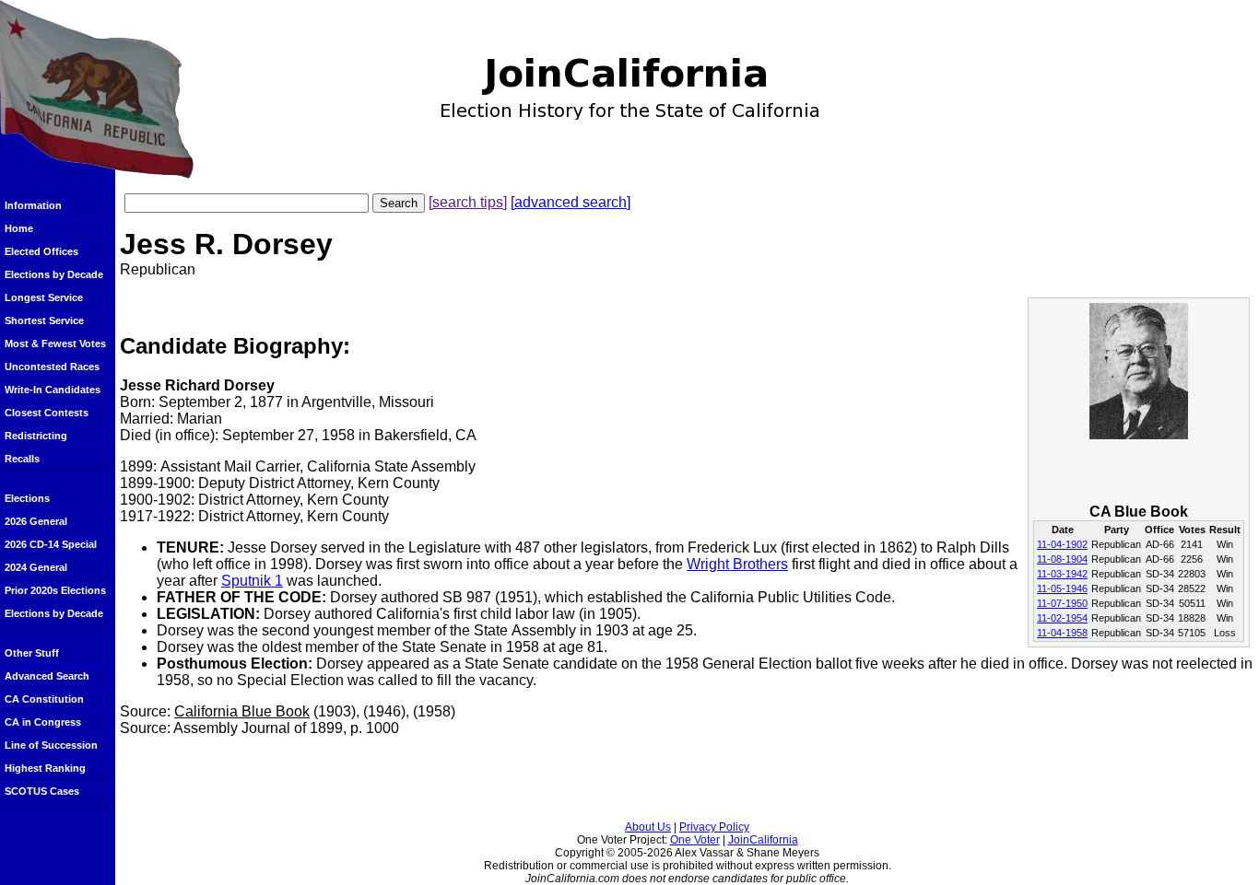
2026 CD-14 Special (51, 544)
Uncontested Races (52, 366)
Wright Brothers (737, 564)
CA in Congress (43, 722)
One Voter (695, 839)
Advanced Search (47, 675)
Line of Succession (51, 745)
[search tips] (468, 202)
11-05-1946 (1062, 588)
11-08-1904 (1062, 559)
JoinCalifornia (763, 839)
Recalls (22, 458)
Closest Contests (46, 412)
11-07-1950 (1062, 603)
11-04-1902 (1062, 544)
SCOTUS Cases (42, 791)
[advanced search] (570, 202)
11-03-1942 (1062, 573)
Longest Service (44, 297)
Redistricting (36, 435)
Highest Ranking (45, 768)
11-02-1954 (1062, 617)
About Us (648, 827)
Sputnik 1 (252, 580)
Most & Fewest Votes (55, 343)
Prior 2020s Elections (55, 590)
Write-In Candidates (52, 389)
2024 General (36, 567)
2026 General (36, 521)
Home (19, 228)
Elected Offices (41, 251)
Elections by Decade (54, 274)
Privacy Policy (714, 827)
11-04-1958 (1062, 632)
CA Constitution (44, 699)
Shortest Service (44, 320)
